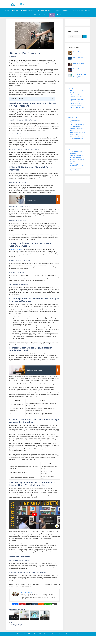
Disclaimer (68, 633)
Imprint (73, 633)
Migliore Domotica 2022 (16, 625)
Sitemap (79, 633)
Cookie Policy (40, 633)
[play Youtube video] (34, 514)
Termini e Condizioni (60, 633)
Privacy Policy (32, 633)
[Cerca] (85, 36)
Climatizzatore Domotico (16, 624)
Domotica (13, 622)
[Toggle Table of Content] (51, 99)
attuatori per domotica (17, 249)
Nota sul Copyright (48, 633)
